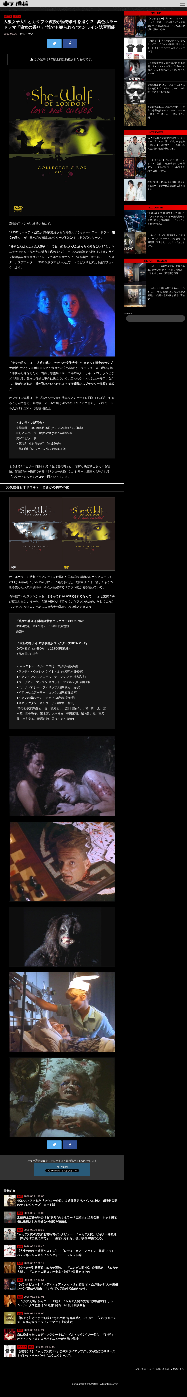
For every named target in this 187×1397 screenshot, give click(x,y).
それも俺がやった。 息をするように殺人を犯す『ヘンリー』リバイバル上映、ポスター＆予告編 (166, 88)
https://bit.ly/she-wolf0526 (55, 433)
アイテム (22, 1347)
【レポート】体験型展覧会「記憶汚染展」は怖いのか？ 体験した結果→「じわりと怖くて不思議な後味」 (166, 270)
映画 (20, 1196)
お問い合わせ (162, 1369)
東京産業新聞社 (92, 1384)
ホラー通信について (144, 1369)
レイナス (28, 33)
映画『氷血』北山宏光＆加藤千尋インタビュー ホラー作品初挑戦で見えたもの (166, 185)
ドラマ (17, 16)
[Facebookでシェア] (70, 43)
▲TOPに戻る (177, 1369)
